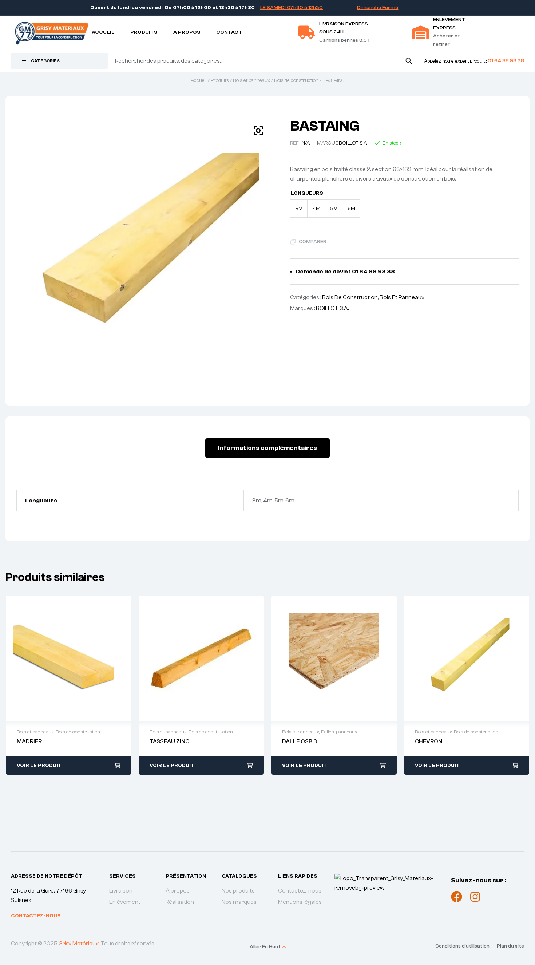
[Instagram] (475, 896)
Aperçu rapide (61, 658)
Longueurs (307, 193)
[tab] (267, 448)
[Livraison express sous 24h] (306, 32)
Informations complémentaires (267, 448)
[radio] (299, 208)
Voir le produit (39, 765)
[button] (258, 130)
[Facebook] (456, 896)
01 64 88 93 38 (506, 61)
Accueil (199, 80)
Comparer (312, 242)
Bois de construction (296, 80)
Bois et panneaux (251, 80)
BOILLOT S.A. (353, 143)
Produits (220, 80)
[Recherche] (409, 60)
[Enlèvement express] (420, 32)
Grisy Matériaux (79, 943)
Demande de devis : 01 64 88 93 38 (345, 271)
